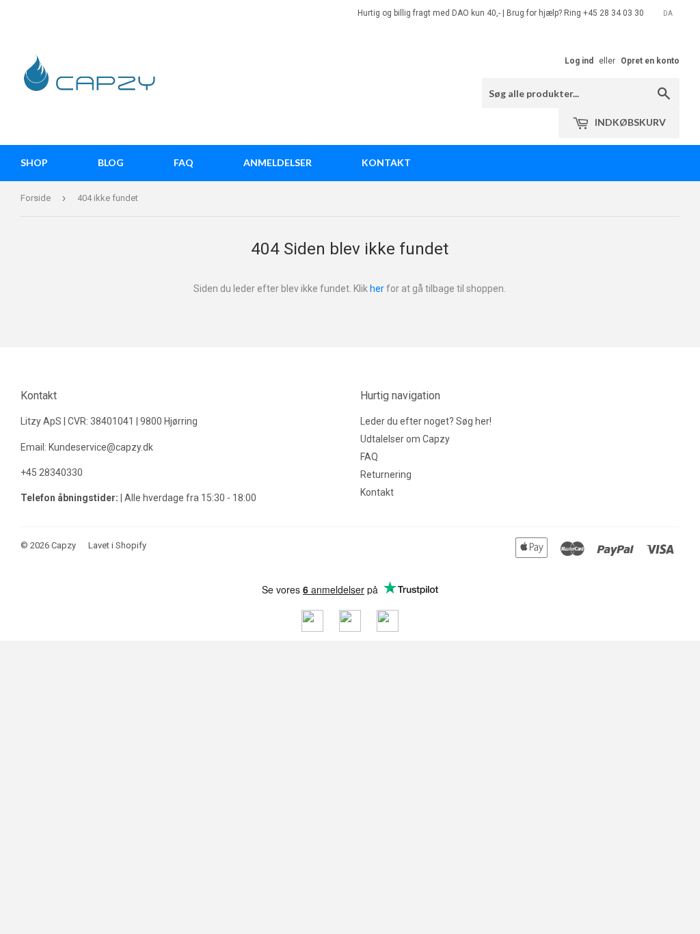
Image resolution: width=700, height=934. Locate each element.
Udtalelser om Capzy (405, 438)
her (377, 288)
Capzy (63, 545)
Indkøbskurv (629, 122)
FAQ (183, 162)
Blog (111, 162)
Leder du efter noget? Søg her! (426, 421)
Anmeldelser (277, 162)
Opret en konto (650, 61)
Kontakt (386, 162)
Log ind (579, 61)
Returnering (386, 474)
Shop (34, 162)
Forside (36, 198)
